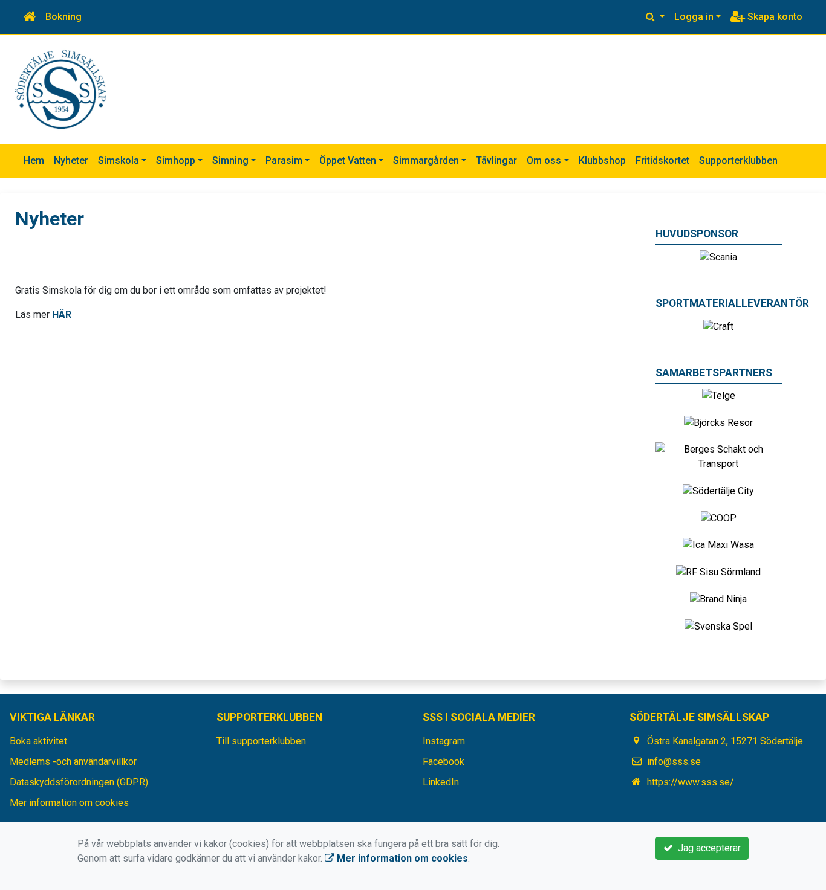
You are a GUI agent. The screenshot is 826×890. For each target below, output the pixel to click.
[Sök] (655, 17)
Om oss (544, 160)
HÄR (61, 314)
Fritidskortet (662, 160)
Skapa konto (773, 16)
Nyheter (71, 160)
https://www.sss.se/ (690, 782)
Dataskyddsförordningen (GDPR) (79, 782)
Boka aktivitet (38, 741)
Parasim (283, 160)
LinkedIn (441, 782)
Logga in (694, 16)
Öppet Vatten (347, 160)
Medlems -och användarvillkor (73, 761)
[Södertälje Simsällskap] (60, 88)
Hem (34, 160)
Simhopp (175, 160)
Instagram (444, 741)
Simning (230, 160)
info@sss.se (674, 761)
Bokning (63, 16)
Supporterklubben (738, 160)
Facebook (443, 761)
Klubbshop (602, 160)
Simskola (118, 160)
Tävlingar (496, 160)
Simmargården (426, 160)
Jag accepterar (707, 848)
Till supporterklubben (261, 741)
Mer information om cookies (69, 802)
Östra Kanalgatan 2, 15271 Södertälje (725, 741)
